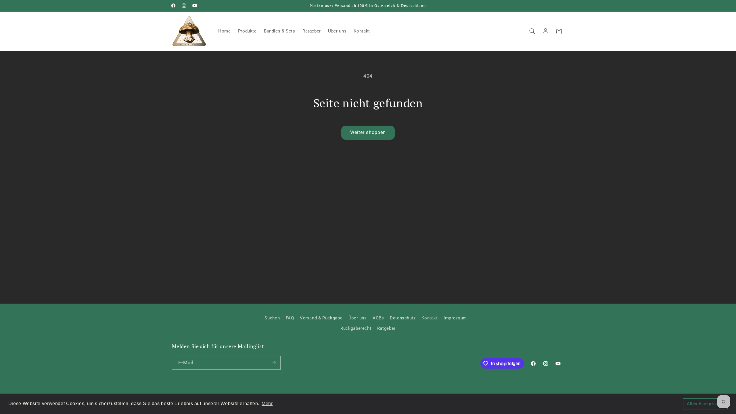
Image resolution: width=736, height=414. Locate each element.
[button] (532, 31)
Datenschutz (403, 318)
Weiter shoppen (368, 132)
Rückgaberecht (355, 328)
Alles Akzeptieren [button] (705, 403)
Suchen (272, 318)
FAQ (290, 318)
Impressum (455, 318)
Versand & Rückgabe (321, 318)
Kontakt (429, 318)
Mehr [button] (267, 403)
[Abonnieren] (273, 363)
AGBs (378, 318)
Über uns (357, 318)
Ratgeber (386, 328)
